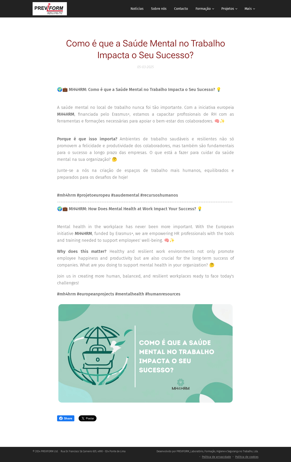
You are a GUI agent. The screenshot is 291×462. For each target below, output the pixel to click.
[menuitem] (137, 8)
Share (68, 418)
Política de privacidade (216, 456)
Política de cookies (246, 456)
